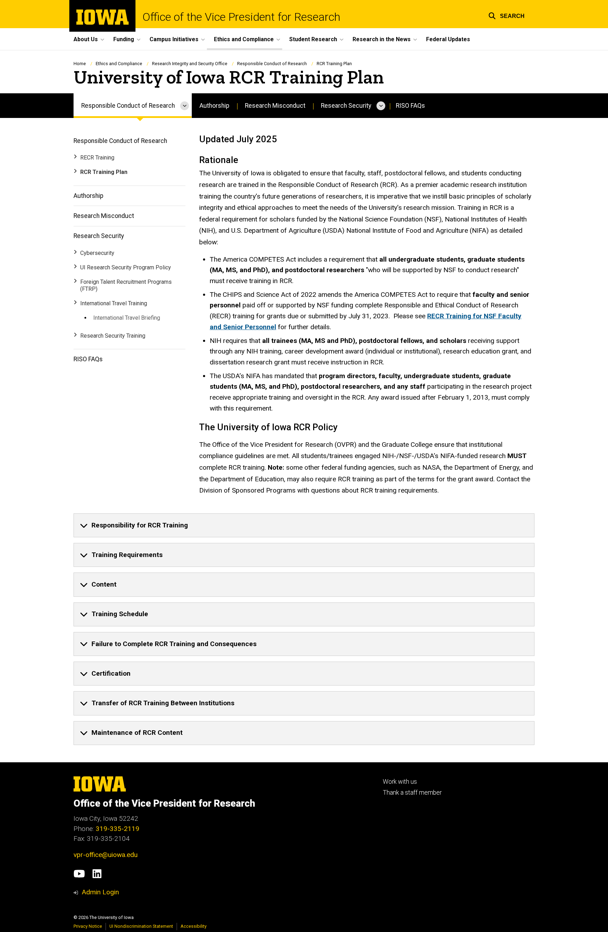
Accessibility (193, 926)
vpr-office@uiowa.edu (106, 855)
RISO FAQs (410, 105)
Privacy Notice (88, 926)
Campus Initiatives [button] (174, 39)
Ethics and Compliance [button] (244, 39)
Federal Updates (448, 39)
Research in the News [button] (382, 39)
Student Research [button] (313, 39)
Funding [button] (123, 39)
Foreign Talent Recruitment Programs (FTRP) (126, 286)
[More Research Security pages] (381, 105)
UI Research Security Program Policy (125, 267)
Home (80, 63)
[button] (506, 15)
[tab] (304, 525)
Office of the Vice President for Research (241, 17)
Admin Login (100, 892)
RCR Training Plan (103, 172)
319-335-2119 (117, 829)
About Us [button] (86, 39)
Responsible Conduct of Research (272, 63)
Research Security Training (112, 335)
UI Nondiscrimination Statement (141, 926)
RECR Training (97, 157)
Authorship (214, 105)
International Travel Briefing (126, 317)
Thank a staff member (412, 792)
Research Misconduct (275, 105)
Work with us (400, 781)
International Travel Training (113, 303)
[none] (304, 525)
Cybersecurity (97, 253)
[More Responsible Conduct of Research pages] (184, 105)
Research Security (346, 105)
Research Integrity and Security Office (189, 63)
